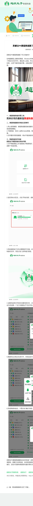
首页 (9, 35)
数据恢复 (16, 35)
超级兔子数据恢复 (13, 472)
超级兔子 (23, 472)
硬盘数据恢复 (26, 35)
